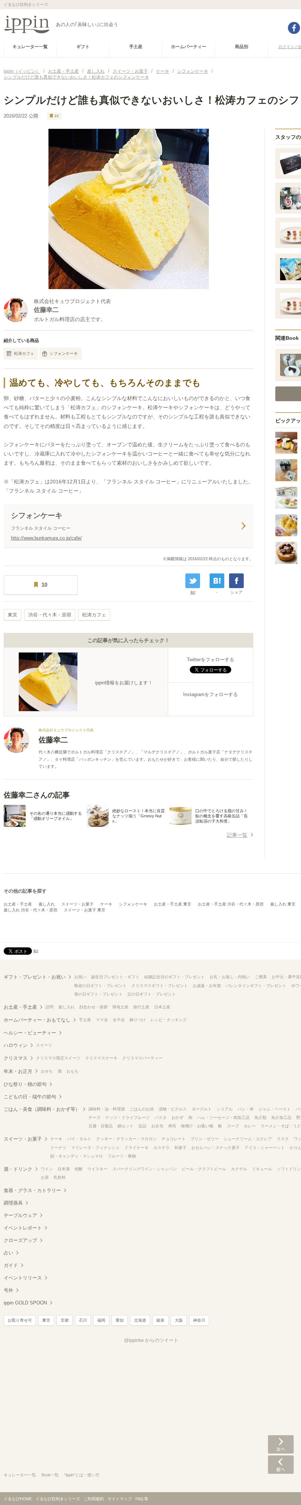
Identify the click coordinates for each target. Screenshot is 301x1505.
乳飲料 (60, 1177)
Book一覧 (50, 1475)
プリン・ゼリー (205, 1139)
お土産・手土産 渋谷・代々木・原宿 (231, 904)
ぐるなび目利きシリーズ (58, 1499)
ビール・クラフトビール (204, 1169)
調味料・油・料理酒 (106, 1109)
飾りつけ (138, 1020)
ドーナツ (58, 1147)
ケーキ (106, 904)
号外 (8, 1290)
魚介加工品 (281, 1117)
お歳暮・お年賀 (207, 985)
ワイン (47, 1169)
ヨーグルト (202, 1109)
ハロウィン (16, 1045)
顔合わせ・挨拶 (93, 1007)
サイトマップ (120, 1499)
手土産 (85, 1020)
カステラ (161, 1147)
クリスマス (16, 1058)
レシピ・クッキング (168, 1020)
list (193, 592)
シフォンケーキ (64, 353)
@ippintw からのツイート (151, 1340)
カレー (250, 1126)
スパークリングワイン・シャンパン (144, 1169)
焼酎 (79, 1169)
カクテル (239, 1169)
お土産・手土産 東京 (172, 904)
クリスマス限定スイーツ (58, 1058)
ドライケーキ (136, 1147)
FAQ (139, 1499)
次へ (281, 1444)
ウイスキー (97, 1169)
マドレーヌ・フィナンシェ (95, 1147)
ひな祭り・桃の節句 (25, 1084)
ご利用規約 (94, 1499)
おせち (47, 1071)
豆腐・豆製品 (100, 1126)
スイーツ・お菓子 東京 (84, 910)
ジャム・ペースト (274, 1109)
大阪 (179, 1320)
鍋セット (125, 1126)
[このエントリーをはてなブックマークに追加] (217, 580)
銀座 (160, 1320)
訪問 (50, 1007)
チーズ (94, 1117)
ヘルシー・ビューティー (30, 1033)
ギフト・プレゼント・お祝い (35, 977)
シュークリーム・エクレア (248, 1139)
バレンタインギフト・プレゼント (256, 985)
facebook (294, 28)
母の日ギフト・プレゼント (98, 994)
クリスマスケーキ (101, 1058)
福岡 (101, 1320)
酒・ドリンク (18, 1169)
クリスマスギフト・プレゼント (159, 985)
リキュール (262, 1169)
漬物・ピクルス (173, 1109)
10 (56, 116)
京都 (65, 1320)
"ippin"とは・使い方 (81, 1475)
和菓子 (180, 1147)
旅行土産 (141, 1007)
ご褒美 (261, 977)
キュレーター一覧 (20, 1475)
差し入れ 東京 (282, 904)
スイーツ (44, 1045)
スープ (233, 1126)
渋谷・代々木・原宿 (49, 615)
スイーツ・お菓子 (77, 904)
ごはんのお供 (142, 1109)
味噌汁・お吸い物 (197, 1126)
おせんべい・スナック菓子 (215, 1147)
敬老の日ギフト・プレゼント (100, 985)
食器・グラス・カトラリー (32, 1190)
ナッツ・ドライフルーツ (127, 1117)
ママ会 (102, 1020)
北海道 (140, 1320)
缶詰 (142, 1126)
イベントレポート (23, 1228)
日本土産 (162, 1007)
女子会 (119, 1020)
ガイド (11, 1265)
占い (8, 1253)
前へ (281, 1464)
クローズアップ (20, 1240)
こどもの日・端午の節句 (30, 1096)
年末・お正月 (18, 1071)
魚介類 (260, 1117)
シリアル (225, 1109)
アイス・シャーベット (264, 1147)
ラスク (283, 1139)
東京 (12, 615)
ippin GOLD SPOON (25, 1303)
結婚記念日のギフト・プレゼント (174, 977)
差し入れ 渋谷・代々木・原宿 (30, 910)
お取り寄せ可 (20, 1320)
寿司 (172, 1126)
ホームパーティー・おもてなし (37, 1020)
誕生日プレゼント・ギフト (115, 977)
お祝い (80, 977)
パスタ (161, 1117)
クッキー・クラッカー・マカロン (126, 1139)
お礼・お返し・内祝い (230, 977)
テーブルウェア (20, 1215)
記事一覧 (237, 835)
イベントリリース (23, 1278)
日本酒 (64, 1169)
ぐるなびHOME (18, 1499)
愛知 (120, 1320)
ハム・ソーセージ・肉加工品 (223, 1117)
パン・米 (245, 1109)
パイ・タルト (79, 1139)
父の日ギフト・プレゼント (151, 994)
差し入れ (47, 904)
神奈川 (199, 1320)
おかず (177, 1117)
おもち (72, 1071)
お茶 (45, 1177)
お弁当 (157, 1126)
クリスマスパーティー (142, 1058)
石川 (83, 1320)
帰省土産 (120, 1007)
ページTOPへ (281, 1488)
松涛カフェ (24, 353)
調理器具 (13, 1203)
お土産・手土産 (18, 904)
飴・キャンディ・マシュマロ (76, 1156)
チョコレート (174, 1139)
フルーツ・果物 (122, 1156)
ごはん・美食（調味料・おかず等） (42, 1109)
